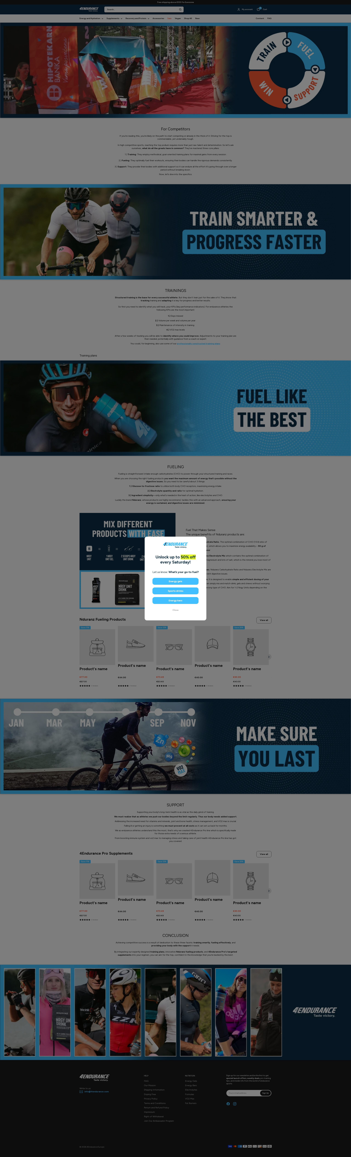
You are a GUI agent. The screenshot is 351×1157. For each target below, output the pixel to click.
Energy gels (175, 581)
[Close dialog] (203, 539)
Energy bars (175, 600)
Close (175, 610)
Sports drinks (175, 590)
